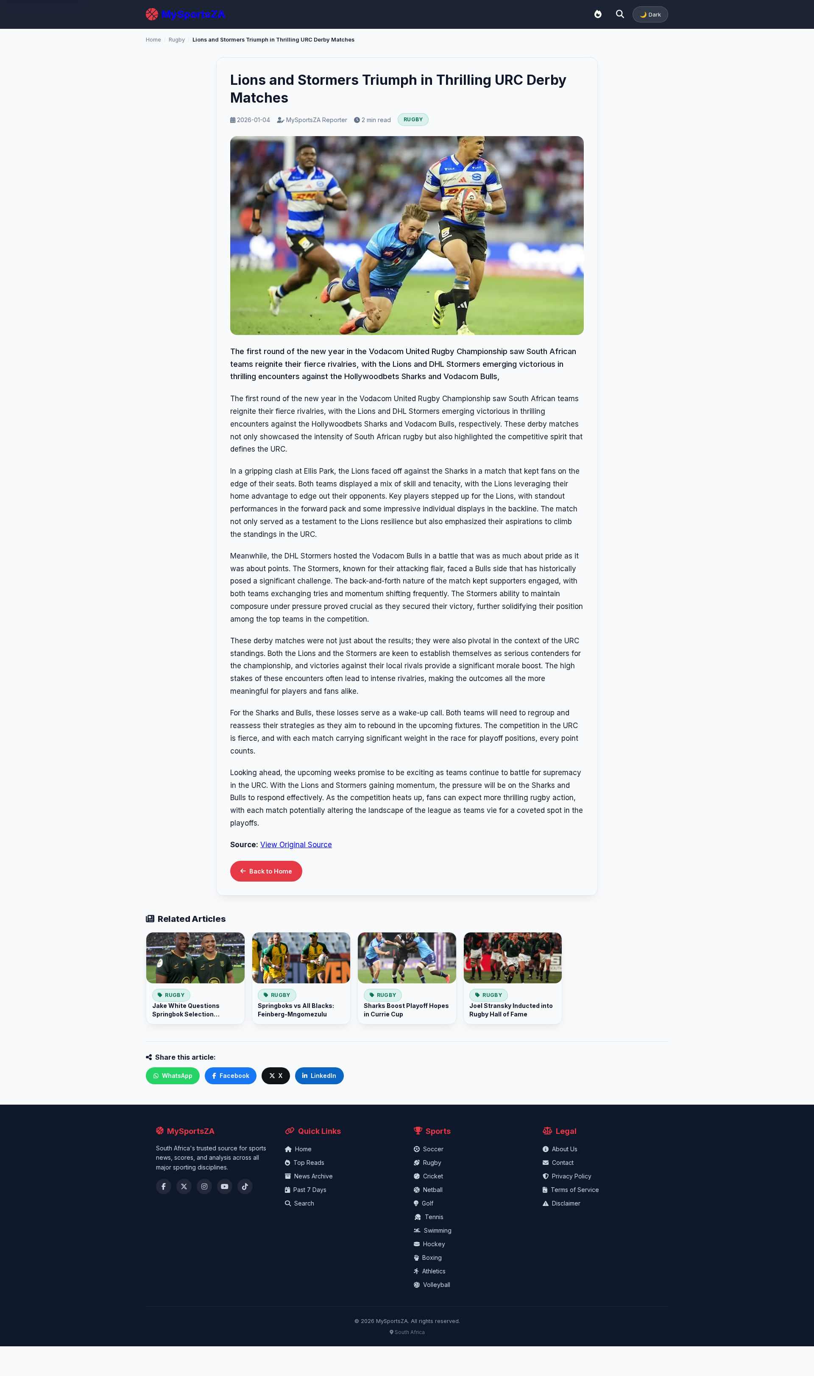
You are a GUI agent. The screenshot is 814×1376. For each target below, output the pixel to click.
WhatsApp (177, 1075)
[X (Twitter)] (184, 1186)
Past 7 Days (309, 1189)
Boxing (432, 1257)
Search (304, 1203)
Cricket (433, 1176)
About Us (564, 1149)
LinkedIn (323, 1075)
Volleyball (436, 1284)
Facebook (234, 1075)
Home (153, 39)
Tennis (434, 1216)
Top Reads (308, 1162)
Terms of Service (575, 1189)
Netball (433, 1189)
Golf (427, 1203)
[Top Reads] (597, 14)
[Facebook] (163, 1186)
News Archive (313, 1176)
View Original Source (296, 844)
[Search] (619, 14)
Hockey (434, 1244)
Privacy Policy (571, 1176)
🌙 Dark (650, 14)
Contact (563, 1162)
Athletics (434, 1271)
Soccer (433, 1149)
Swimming (438, 1230)
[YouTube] (224, 1186)
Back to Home (270, 871)
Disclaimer (566, 1203)
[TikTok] (245, 1186)
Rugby (177, 39)
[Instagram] (204, 1186)
